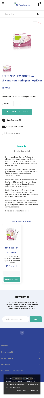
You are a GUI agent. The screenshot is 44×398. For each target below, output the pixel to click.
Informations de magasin (12, 370)
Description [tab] (22, 146)
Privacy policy (22, 390)
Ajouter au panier (17, 111)
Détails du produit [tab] (22, 151)
